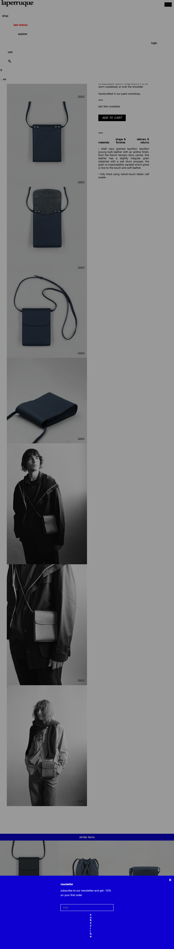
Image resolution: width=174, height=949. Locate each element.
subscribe (91, 915)
